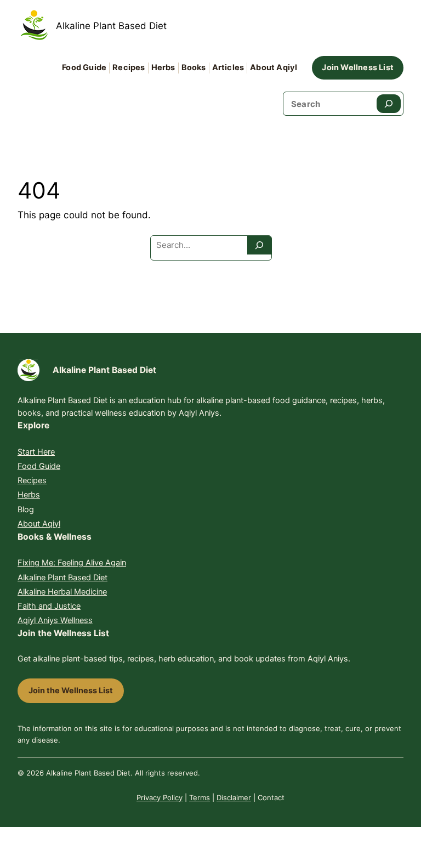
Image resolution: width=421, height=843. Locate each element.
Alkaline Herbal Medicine (62, 592)
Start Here (36, 452)
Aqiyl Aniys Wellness (55, 620)
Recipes (32, 480)
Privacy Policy (159, 797)
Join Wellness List (358, 67)
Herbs (29, 495)
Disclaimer (234, 797)
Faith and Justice (49, 606)
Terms (199, 797)
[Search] (389, 103)
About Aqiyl (39, 524)
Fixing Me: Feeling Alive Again (72, 563)
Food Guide (39, 466)
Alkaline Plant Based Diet (111, 25)
